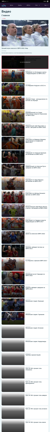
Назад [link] (4, 18)
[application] (25, 33)
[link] (11, 5)
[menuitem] (12, 5)
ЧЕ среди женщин (4, 5)
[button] (37, 5)
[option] (25, 62)
